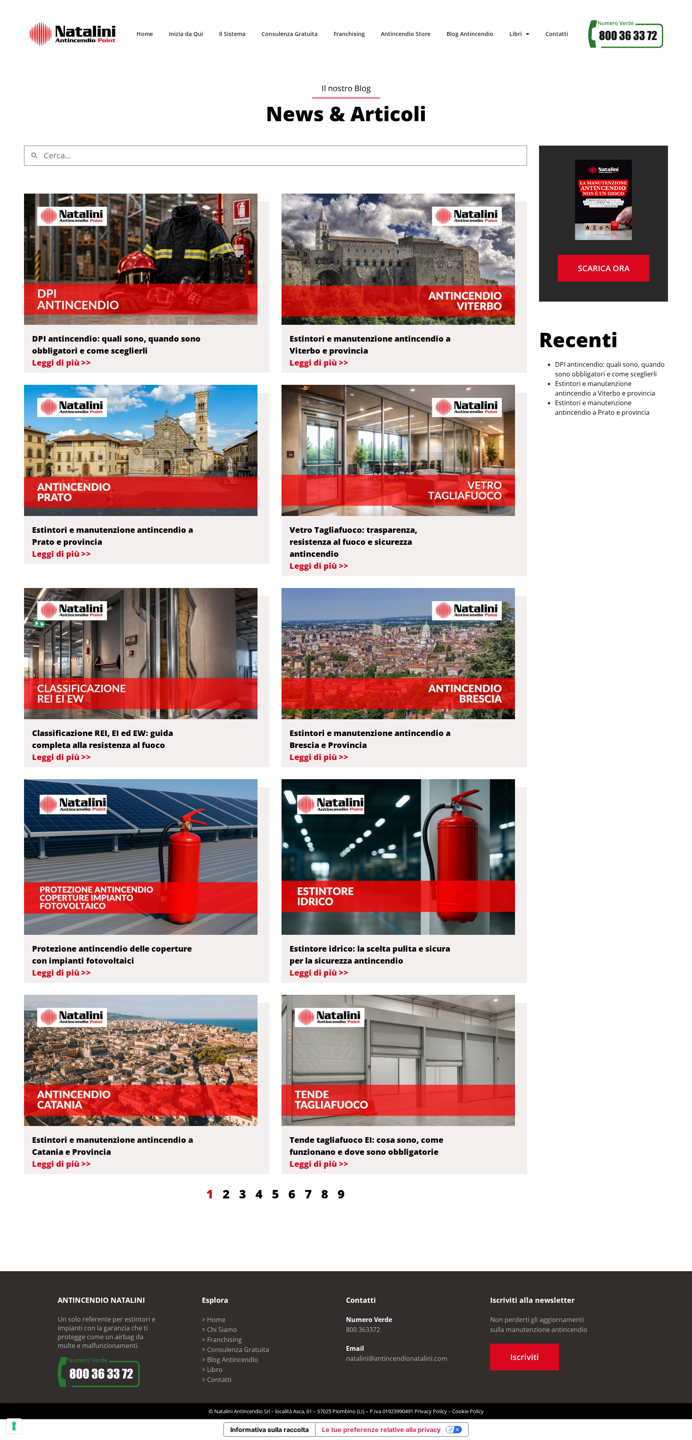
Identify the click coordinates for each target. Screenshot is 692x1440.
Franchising (349, 34)
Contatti (556, 34)
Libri (515, 34)
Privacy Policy (430, 1411)
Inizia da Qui (186, 34)
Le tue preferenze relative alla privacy (381, 1430)
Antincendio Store (405, 34)
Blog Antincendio (470, 34)
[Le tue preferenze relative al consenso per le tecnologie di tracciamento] (14, 1426)
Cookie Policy (468, 1411)
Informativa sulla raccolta (269, 1430)
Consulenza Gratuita (290, 34)
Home (145, 34)
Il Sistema (232, 34)
